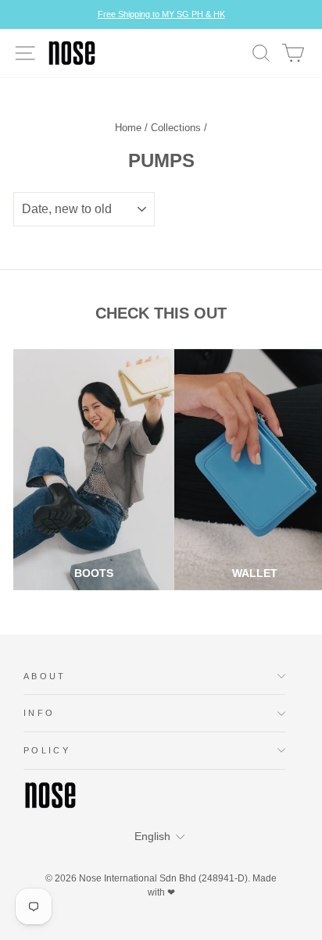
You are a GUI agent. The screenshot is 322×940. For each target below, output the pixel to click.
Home (128, 128)
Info (39, 712)
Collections (176, 128)
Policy (46, 750)
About (44, 676)
